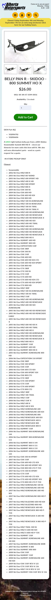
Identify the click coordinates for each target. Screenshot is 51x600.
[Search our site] (36, 15)
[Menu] (15, 15)
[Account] (22, 15)
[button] (10, 69)
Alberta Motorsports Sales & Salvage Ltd (28, 591)
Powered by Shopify (25, 595)
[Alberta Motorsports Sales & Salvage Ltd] (14, 6)
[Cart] (29, 15)
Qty (25, 104)
